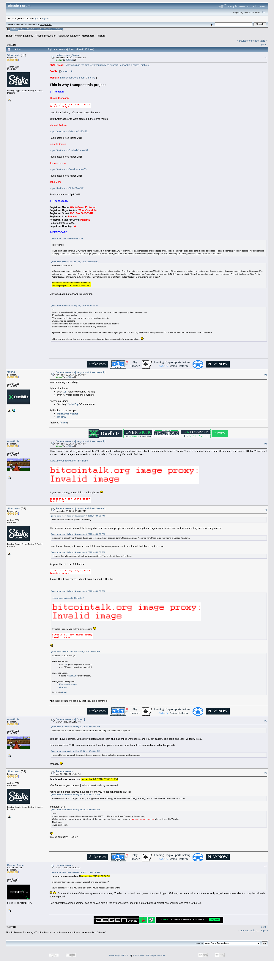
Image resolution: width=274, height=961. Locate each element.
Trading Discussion (45, 35)
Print (263, 44)
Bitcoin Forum (13, 35)
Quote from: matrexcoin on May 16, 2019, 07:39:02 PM (75, 751)
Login (39, 29)
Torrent (48, 24)
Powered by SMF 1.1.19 (120, 955)
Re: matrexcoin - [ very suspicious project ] (80, 372)
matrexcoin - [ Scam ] (93, 35)
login (35, 18)
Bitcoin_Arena (15, 865)
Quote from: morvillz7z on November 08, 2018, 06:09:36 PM (78, 516)
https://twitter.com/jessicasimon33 (68, 169)
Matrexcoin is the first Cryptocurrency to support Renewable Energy (102, 65)
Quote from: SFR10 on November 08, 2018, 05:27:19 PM (76, 652)
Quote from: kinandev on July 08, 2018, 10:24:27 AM (74, 305)
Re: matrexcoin (64, 771)
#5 (265, 721)
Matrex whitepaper (67, 413)
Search (30, 29)
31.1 (42, 24)
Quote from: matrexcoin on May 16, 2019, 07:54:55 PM (75, 727)
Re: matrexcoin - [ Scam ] (70, 719)
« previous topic (245, 40)
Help (23, 29)
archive (145, 65)
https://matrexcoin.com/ (72, 238)
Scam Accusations (68, 35)
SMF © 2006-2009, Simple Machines (148, 955)
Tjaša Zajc (73, 404)
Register (48, 29)
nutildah (69, 60)
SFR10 (11, 372)
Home (14, 29)
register (45, 18)
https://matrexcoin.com (72, 77)
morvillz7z (13, 441)
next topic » (260, 40)
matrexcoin (67, 71)
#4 (265, 510)
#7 (265, 866)
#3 (265, 444)
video (64, 422)
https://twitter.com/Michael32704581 (69, 131)
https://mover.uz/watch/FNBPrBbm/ (69, 460)
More (58, 29)
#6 (265, 773)
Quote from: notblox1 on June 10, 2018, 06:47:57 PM (74, 262)
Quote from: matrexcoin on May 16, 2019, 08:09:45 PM (75, 809)
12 (64, 391)
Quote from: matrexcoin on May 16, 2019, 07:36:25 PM (75, 795)
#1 (265, 57)
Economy (28, 35)
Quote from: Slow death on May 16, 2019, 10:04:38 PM (75, 872)
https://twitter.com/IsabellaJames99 (69, 150)
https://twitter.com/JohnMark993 (67, 188)
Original (61, 416)
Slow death (13, 55)
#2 (265, 375)
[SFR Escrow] (13, 410)
